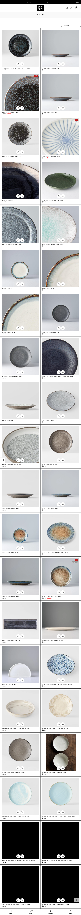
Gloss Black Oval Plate (10, 201)
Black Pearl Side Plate (50, 112)
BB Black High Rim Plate (50, 333)
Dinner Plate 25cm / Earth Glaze (13, 773)
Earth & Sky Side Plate (50, 509)
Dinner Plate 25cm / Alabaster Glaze (55, 729)
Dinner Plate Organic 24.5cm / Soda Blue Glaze (58, 817)
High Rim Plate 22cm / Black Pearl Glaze (16, 69)
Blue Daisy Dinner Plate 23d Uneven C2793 (57, 685)
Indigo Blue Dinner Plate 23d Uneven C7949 (57, 861)
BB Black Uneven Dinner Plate (12, 377)
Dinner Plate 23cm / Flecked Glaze (54, 773)
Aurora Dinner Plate (9, 333)
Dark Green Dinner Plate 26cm (52, 201)
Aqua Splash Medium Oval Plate (52, 245)
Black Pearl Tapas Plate (50, 69)
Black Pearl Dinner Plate (10, 112)
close (4, 2)
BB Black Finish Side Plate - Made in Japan (57, 377)
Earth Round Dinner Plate (10, 509)
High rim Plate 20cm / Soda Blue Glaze (15, 817)
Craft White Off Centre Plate (52, 641)
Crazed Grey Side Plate (10, 421)
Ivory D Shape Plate (9, 685)
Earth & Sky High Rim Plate (51, 597)
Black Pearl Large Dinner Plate (13, 157)
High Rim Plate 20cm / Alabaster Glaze (15, 729)
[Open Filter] (2, 460)
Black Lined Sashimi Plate (11, 641)
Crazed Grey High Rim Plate (11, 465)
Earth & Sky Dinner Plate (10, 597)
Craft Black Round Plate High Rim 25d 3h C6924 (18, 861)
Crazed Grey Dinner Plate (51, 421)
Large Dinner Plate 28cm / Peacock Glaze (16, 905)
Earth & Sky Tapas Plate (10, 553)
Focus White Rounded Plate (51, 157)
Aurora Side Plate (48, 289)
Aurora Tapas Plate (8, 289)
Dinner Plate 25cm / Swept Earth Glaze (55, 905)
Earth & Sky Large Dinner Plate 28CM (55, 553)
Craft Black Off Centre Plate (12, 245)
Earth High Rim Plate (49, 465)
